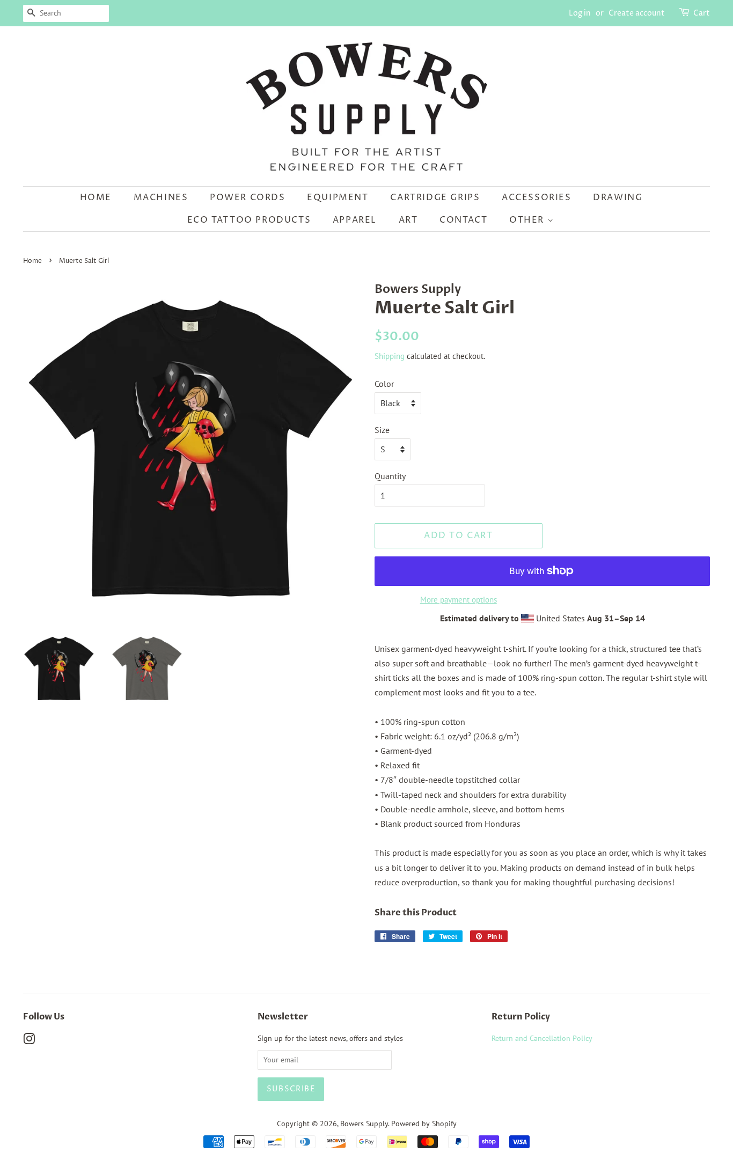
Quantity (390, 476)
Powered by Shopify (424, 1123)
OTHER (528, 220)
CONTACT (463, 220)
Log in (580, 13)
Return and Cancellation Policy (542, 1038)
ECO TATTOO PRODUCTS (249, 220)
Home (96, 197)
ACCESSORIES (536, 197)
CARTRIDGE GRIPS (435, 197)
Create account (637, 13)
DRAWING (617, 197)
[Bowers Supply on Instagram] (29, 1041)
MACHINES (161, 197)
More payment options (458, 599)
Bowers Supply (364, 1123)
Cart (701, 13)
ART (408, 220)
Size (382, 429)
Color (384, 383)
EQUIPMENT (337, 197)
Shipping (390, 356)
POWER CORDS (247, 197)
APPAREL (355, 220)
